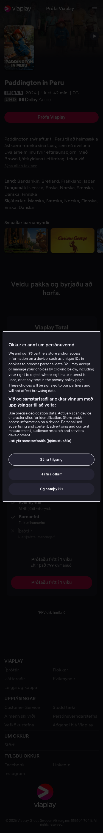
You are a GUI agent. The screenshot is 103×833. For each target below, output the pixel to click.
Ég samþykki (51, 489)
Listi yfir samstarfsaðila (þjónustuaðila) (40, 441)
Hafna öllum (51, 474)
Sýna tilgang (51, 459)
